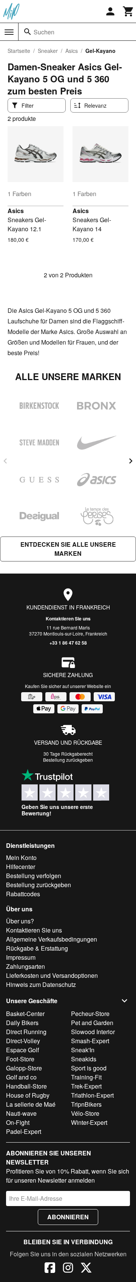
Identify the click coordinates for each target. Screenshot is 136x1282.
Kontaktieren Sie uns (68, 618)
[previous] (5, 461)
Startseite (19, 50)
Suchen (44, 32)
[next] (130, 461)
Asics (71, 50)
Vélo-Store (85, 1113)
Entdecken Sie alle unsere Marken (68, 549)
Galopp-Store (24, 1068)
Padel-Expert (23, 1131)
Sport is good (89, 1068)
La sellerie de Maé (31, 1104)
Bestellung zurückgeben (68, 759)
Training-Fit (86, 1077)
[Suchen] (27, 31)
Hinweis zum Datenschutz (41, 984)
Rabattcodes (23, 893)
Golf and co (21, 1077)
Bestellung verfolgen (33, 875)
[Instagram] (68, 1269)
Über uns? (20, 921)
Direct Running (26, 1031)
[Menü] (9, 32)
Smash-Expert (90, 1040)
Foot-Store (20, 1059)
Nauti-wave (21, 1113)
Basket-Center (25, 1013)
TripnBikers (86, 1104)
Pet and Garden (92, 1022)
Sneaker (48, 50)
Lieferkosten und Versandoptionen (52, 975)
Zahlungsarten (25, 966)
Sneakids (83, 1059)
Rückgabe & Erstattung (37, 948)
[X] (86, 1269)
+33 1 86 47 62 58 (68, 642)
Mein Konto (21, 857)
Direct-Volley (23, 1040)
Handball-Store (26, 1086)
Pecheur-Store (90, 1013)
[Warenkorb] (128, 11)
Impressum (21, 957)
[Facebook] (50, 1269)
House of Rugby (27, 1095)
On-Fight (17, 1122)
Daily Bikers (22, 1022)
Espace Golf (22, 1049)
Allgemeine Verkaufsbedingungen (51, 939)
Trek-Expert (86, 1086)
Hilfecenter (20, 866)
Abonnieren (68, 1216)
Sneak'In (82, 1049)
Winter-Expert (89, 1122)
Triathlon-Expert (92, 1095)
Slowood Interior (93, 1031)
